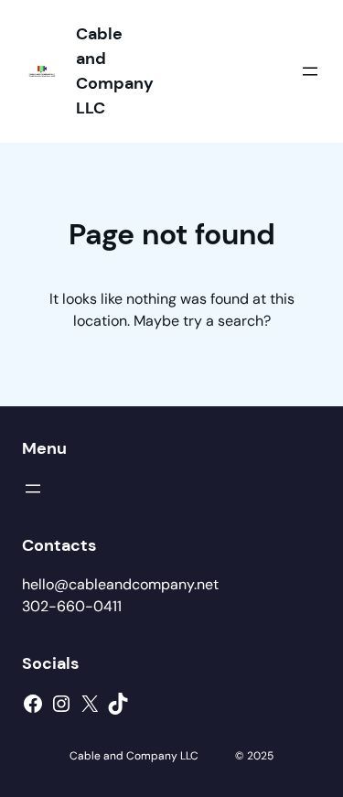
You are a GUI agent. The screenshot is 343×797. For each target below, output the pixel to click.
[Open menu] (310, 71)
